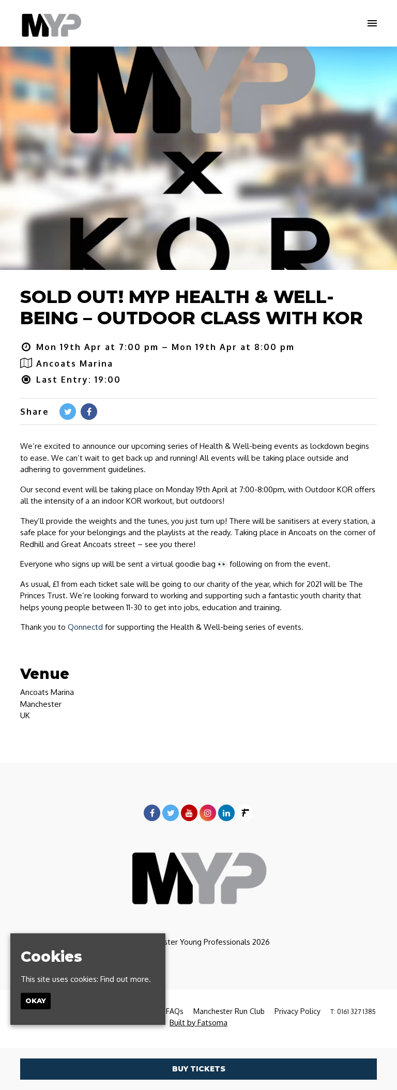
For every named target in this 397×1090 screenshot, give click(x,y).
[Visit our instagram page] (208, 813)
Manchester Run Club (229, 1011)
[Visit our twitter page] (67, 411)
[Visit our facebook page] (89, 411)
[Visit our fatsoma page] (245, 813)
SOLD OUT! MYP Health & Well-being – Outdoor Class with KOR (191, 307)
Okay (35, 1000)
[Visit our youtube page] (189, 813)
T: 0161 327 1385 (353, 1012)
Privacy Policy (297, 1011)
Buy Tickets (198, 1068)
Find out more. (125, 979)
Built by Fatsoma (198, 1022)
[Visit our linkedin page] (226, 813)
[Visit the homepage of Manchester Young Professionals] (51, 23)
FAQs (175, 1011)
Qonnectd (85, 627)
